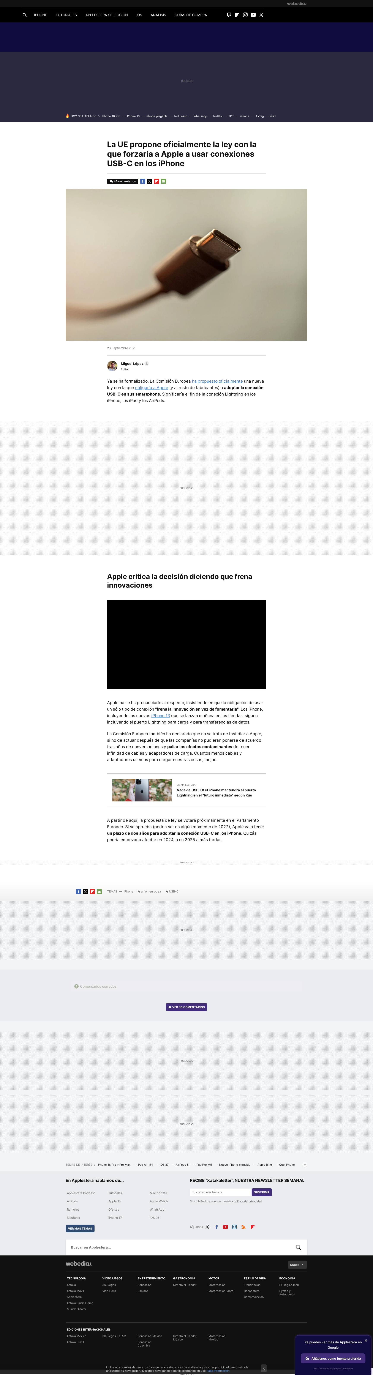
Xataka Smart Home (80, 1303)
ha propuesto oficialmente (217, 381)
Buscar (298, 1247)
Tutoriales (115, 1193)
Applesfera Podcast (81, 1193)
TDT (231, 116)
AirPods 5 (183, 1164)
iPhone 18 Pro (111, 116)
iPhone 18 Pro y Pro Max (114, 1164)
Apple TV (114, 1201)
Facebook (142, 181)
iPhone (244, 116)
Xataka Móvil (75, 1291)
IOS (139, 15)
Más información (218, 1370)
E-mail (163, 181)
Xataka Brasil (75, 1342)
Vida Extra (109, 1291)
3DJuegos (109, 1285)
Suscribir (262, 1192)
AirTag (260, 116)
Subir (294, 1264)
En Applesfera (186, 784)
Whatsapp (200, 116)
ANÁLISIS (158, 15)
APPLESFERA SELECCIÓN (106, 15)
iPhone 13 (160, 715)
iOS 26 (154, 1217)
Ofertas (113, 1209)
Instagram (245, 14)
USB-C (174, 891)
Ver (188, 1007)
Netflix (217, 116)
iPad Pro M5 (204, 1164)
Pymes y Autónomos (287, 1292)
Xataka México (76, 1336)
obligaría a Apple (151, 387)
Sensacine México (150, 1336)
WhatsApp (157, 1209)
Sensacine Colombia (145, 1343)
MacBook (73, 1217)
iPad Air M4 (146, 1164)
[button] (134, 363)
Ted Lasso (180, 116)
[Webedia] (297, 3)
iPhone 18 (133, 116)
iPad (273, 116)
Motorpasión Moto (221, 1291)
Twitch (229, 14)
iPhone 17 (115, 1217)
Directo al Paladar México (184, 1337)
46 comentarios (125, 181)
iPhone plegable (157, 116)
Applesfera (74, 1297)
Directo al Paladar (184, 1285)
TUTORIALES (66, 15)
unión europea (151, 891)
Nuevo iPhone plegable (235, 1164)
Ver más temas (80, 1228)
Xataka (71, 1285)
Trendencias (252, 1285)
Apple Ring (265, 1164)
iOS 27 (164, 1164)
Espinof (143, 1291)
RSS (243, 1226)
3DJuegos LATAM (114, 1336)
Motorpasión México (217, 1337)
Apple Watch (159, 1201)
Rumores (73, 1209)
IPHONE (40, 15)
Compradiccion (254, 1297)
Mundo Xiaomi (76, 1309)
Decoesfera (251, 1291)
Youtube (253, 14)
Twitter (261, 14)
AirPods (72, 1201)
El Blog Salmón (289, 1285)
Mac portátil (158, 1193)
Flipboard (237, 14)
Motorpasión (217, 1285)
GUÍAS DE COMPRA (191, 15)
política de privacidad (248, 1201)
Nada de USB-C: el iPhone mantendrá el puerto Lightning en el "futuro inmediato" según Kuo (216, 792)
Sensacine (145, 1285)
